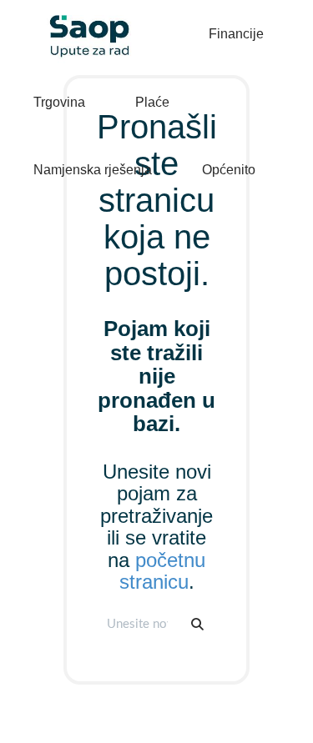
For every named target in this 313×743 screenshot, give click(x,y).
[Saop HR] (83, 22)
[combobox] (139, 624)
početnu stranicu (162, 571)
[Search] (197, 624)
